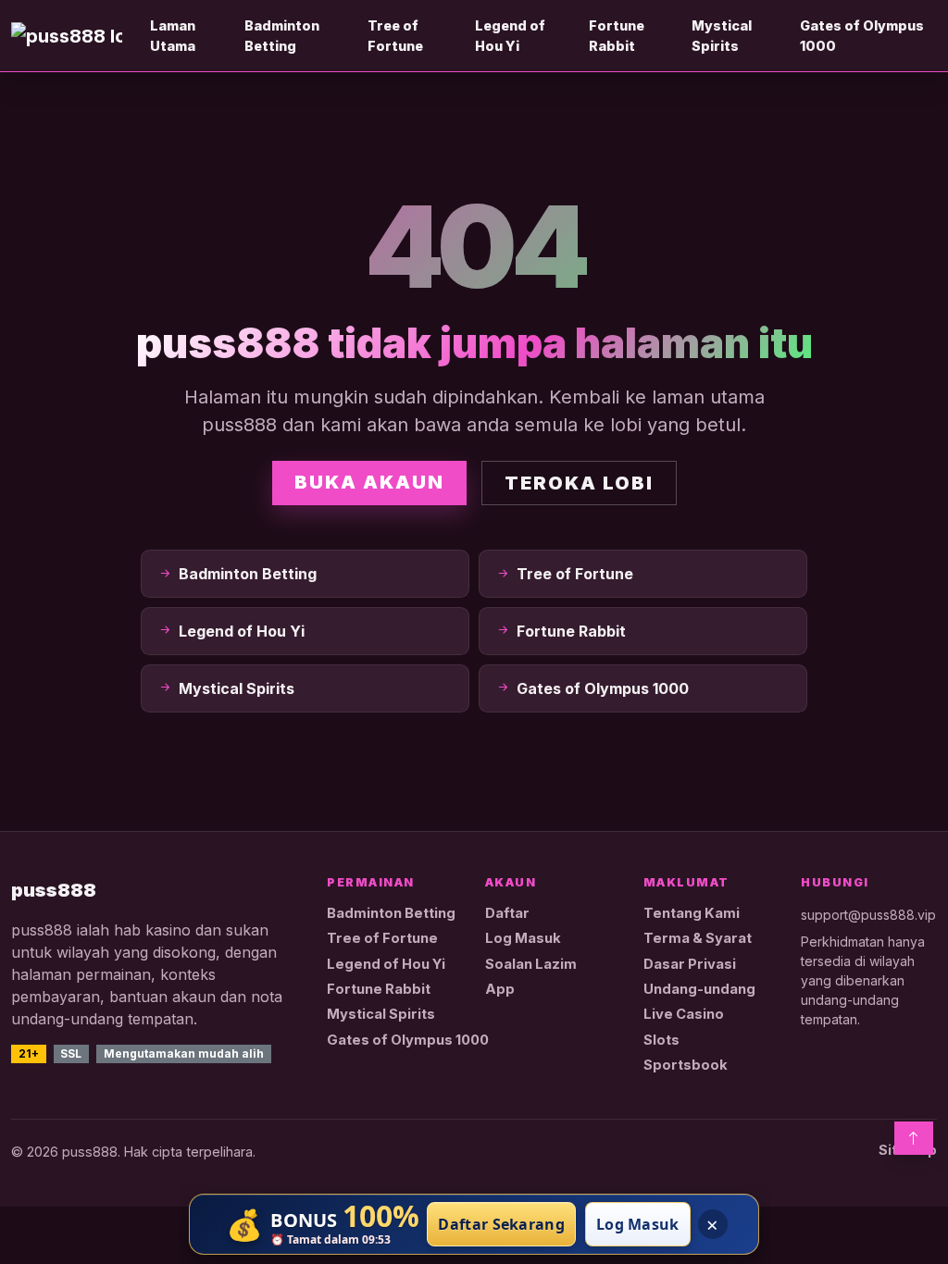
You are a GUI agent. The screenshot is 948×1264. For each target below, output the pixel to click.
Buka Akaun (369, 482)
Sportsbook (685, 1065)
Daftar (507, 913)
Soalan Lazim (531, 964)
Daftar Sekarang (501, 1224)
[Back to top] (913, 1138)
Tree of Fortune (395, 36)
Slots (661, 1040)
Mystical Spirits (722, 36)
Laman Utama (172, 36)
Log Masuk (523, 938)
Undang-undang (699, 989)
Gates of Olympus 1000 (862, 36)
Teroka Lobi (579, 483)
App (500, 989)
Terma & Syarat (697, 938)
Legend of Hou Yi (510, 36)
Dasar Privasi (689, 964)
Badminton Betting (281, 36)
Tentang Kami (691, 913)
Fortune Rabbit (616, 36)
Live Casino (683, 1014)
